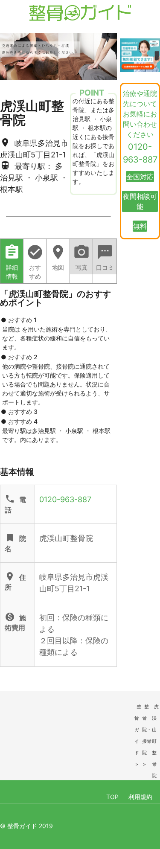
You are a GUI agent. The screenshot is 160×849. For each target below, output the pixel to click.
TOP (112, 796)
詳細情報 (11, 262)
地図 (58, 257)
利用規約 (140, 796)
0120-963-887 (65, 499)
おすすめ (35, 262)
